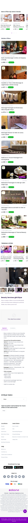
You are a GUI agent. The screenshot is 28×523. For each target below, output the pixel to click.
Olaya (3, 410)
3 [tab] (14, 285)
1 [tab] (11, 285)
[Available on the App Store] (8, 467)
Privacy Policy (4, 457)
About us (3, 449)
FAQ (13, 429)
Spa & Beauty (8, 293)
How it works (15, 426)
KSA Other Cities (5, 434)
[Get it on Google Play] (18, 467)
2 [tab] (13, 285)
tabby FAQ (14, 439)
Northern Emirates (5, 442)
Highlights (4, 328)
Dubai (2, 437)
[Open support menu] (25, 511)
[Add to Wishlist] (25, 270)
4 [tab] (16, 285)
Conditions (12, 328)
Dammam (3, 431)
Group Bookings (16, 434)
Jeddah (3, 429)
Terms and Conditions (6, 454)
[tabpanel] (6, 24)
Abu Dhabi (3, 439)
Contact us (4, 452)
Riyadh (1, 293)
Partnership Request (17, 431)
